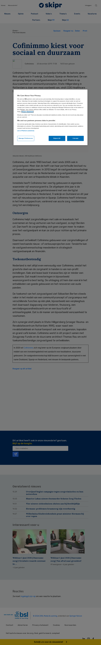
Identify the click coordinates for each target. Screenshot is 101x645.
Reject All (56, 138)
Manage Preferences (26, 138)
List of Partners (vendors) (25, 130)
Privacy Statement (27, 111)
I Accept (75, 138)
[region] (50, 117)
